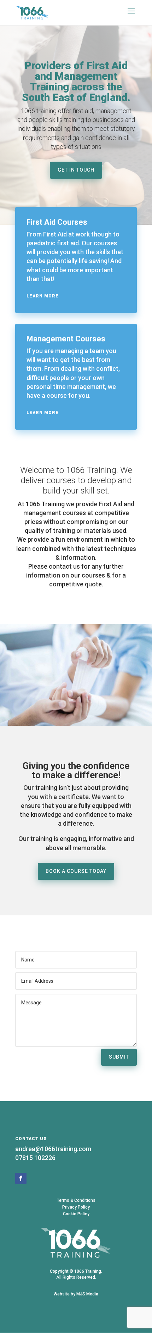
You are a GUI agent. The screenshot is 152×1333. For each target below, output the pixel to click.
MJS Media (87, 1294)
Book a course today (76, 871)
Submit (119, 1057)
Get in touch (76, 170)
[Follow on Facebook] (21, 1178)
